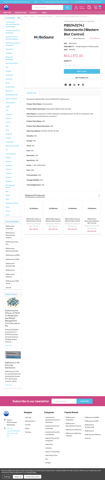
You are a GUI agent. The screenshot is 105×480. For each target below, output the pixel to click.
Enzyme (8, 138)
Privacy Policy (31, 472)
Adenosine (9, 49)
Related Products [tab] (35, 195)
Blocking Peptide (12, 95)
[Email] (70, 85)
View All (8, 287)
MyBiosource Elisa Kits (12, 243)
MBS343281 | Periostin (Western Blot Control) (72, 220)
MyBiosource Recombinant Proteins (10, 235)
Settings (7, 477)
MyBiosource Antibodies (10, 227)
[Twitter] (78, 85)
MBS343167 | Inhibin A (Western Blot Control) (33, 220)
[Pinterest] (83, 85)
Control (8, 122)
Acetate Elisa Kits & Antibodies (13, 32)
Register (82, 8)
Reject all (18, 477)
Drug (7, 130)
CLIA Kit (8, 118)
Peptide (8, 173)
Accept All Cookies (33, 477)
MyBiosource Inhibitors (10, 275)
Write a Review (95, 38)
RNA (7, 191)
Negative (9, 165)
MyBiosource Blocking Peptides (12, 249)
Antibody (9, 53)
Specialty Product (12, 203)
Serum (8, 195)
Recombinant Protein (10, 186)
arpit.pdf (7, 12)
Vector (8, 211)
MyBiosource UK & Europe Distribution (12, 365)
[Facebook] (66, 85)
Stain (7, 207)
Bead (7, 83)
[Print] (74, 85)
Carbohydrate (11, 102)
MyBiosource (10, 270)
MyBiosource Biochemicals (10, 264)
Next (99, 195)
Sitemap (28, 432)
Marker (8, 157)
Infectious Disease (12, 146)
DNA (7, 126)
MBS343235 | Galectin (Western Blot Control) (53, 220)
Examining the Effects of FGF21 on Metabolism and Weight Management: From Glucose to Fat (12, 318)
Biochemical (10, 87)
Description (31, 93)
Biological (9, 91)
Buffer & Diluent (11, 99)
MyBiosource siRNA (12, 259)
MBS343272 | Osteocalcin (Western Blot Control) (91, 221)
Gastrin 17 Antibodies (9, 58)
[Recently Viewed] (91, 7)
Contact (33, 12)
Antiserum (9, 75)
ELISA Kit (9, 134)
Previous (95, 195)
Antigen (8, 71)
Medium (8, 161)
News (44, 12)
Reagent (9, 181)
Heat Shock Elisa (12, 63)
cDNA (8, 106)
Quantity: (68, 61)
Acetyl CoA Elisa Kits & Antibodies (12, 38)
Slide (7, 199)
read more (8, 345)
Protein (8, 177)
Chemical (9, 114)
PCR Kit (8, 169)
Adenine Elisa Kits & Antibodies (13, 44)
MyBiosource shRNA (13, 255)
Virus (7, 215)
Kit (7, 150)
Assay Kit (9, 79)
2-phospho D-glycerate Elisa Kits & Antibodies (13, 24)
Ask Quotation (20, 12)
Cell (7, 110)
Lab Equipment (11, 154)
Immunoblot (10, 142)
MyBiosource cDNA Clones (12, 282)
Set (7, 67)
